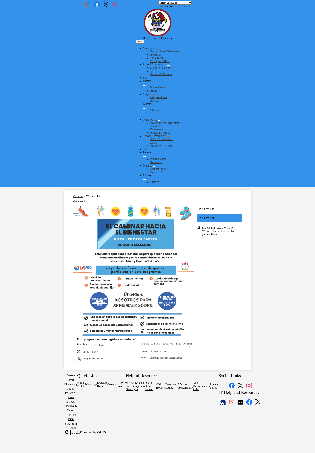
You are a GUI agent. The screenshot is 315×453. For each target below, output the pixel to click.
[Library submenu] (144, 108)
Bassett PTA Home (161, 74)
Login (72, 432)
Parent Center (158, 87)
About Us (156, 54)
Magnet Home (158, 97)
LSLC (154, 71)
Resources (156, 90)
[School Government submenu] (168, 65)
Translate (185, 6)
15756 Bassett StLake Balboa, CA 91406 (71, 397)
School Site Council (161, 67)
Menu (140, 41)
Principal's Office (160, 61)
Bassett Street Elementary (165, 51)
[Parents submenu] (144, 85)
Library (154, 110)
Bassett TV (156, 100)
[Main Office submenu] (159, 49)
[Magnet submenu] (153, 95)
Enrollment (156, 57)
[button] (150, 119)
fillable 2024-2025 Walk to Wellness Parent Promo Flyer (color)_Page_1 (218, 231)
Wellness (78, 196)
